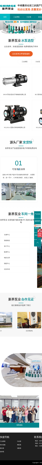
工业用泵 (16, 17)
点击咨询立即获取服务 (21, 54)
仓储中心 (7, 234)
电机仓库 (7, 257)
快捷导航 (4, 437)
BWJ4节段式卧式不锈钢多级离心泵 (14, 94)
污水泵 (29, 17)
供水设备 (2, 445)
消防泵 (19, 448)
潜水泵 (2, 448)
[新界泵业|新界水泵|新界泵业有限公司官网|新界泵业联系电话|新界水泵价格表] (8, 7)
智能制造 (7, 240)
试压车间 (7, 269)
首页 (5, 17)
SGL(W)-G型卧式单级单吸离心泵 (14, 127)
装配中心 (7, 263)
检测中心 (7, 252)
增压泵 (19, 445)
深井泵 (2, 451)
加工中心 (7, 246)
